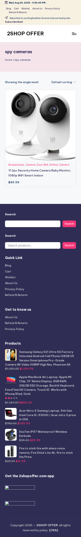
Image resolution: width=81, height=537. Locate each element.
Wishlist (10, 277)
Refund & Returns (16, 295)
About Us (11, 283)
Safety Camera (59, 164)
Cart (8, 271)
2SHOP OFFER (25, 33)
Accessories (16, 164)
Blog (8, 265)
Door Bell (42, 164)
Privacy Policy (14, 289)
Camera (30, 164)
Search (10, 214)
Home (8, 59)
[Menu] (74, 33)
